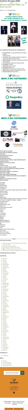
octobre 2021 (5, 290)
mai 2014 (4, 334)
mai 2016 (4, 321)
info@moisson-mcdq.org (14, 389)
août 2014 (4, 332)
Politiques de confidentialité (17, 403)
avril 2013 (4, 341)
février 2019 (5, 303)
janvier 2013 (5, 346)
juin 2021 (4, 292)
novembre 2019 (6, 301)
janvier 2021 (5, 295)
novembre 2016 (6, 316)
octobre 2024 (5, 274)
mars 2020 (5, 299)
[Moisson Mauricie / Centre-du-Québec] (14, 3)
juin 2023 (4, 280)
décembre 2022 (6, 283)
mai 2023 (4, 282)
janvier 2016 (5, 325)
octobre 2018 (5, 305)
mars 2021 (5, 293)
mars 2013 (5, 343)
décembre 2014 (6, 331)
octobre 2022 (5, 286)
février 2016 (5, 324)
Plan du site (14, 404)
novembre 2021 (6, 289)
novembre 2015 (6, 327)
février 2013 (5, 344)
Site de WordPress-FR (7, 365)
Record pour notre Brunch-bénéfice (9, 246)
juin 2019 (4, 302)
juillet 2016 (5, 318)
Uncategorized (5, 355)
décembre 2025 (6, 264)
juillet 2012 (5, 350)
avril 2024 (4, 277)
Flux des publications (7, 362)
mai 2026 (4, 260)
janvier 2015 (5, 330)
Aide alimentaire (17, 408)
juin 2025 (4, 269)
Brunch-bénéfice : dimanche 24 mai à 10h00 (11, 247)
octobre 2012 (5, 348)
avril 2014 (4, 335)
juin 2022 (4, 287)
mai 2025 (4, 270)
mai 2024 (4, 276)
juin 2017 (4, 314)
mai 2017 (4, 315)
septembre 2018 (6, 306)
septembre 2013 (6, 338)
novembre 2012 (6, 347)
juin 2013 (4, 340)
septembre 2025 (6, 267)
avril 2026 (4, 261)
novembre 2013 (6, 337)
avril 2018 (4, 309)
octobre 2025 (5, 266)
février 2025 (5, 271)
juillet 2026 (5, 258)
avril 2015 (4, 328)
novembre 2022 (6, 284)
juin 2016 (4, 319)
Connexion (5, 361)
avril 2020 (4, 298)
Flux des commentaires (7, 364)
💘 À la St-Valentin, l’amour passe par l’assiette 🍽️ (13, 249)
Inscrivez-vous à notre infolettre (12, 372)
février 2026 (5, 263)
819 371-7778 (13, 388)
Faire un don (7, 408)
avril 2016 (4, 322)
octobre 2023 (5, 279)
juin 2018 (4, 308)
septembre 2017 (6, 312)
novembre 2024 (6, 273)
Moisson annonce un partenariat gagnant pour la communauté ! (15, 250)
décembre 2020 (6, 296)
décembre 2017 (6, 311)
